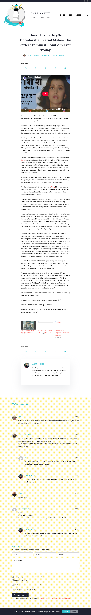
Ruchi (20, 416)
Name (16, 554)
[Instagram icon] (47, 380)
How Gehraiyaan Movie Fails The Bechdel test (27, 331)
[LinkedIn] (55, 68)
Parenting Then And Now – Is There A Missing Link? (45, 331)
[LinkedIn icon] (36, 380)
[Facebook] (81, 1)
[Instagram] (87, 1)
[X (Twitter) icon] (43, 380)
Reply (76, 416)
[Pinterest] (45, 68)
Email (38, 554)
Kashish (23, 160)
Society (53, 55)
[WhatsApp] (65, 68)
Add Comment (18, 560)
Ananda (21, 493)
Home (62, 15)
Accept (66, 611)
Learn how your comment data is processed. (55, 598)
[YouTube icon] (54, 380)
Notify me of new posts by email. (25, 589)
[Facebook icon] (33, 380)
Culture (40, 55)
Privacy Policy (24, 580)
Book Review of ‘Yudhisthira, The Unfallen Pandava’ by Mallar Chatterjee (62, 333)
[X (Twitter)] (84, 1)
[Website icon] (40, 380)
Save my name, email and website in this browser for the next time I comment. (35, 577)
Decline (74, 611)
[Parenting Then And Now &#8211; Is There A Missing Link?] (45, 325)
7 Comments (61, 55)
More (78, 15)
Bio (70, 15)
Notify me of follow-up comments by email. (28, 585)
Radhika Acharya (24, 434)
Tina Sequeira (30, 475)
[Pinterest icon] (50, 380)
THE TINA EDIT (40, 13)
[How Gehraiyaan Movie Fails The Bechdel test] (28, 325)
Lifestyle (47, 55)
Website (61, 554)
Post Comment (20, 595)
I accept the (21, 580)
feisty (53, 187)
